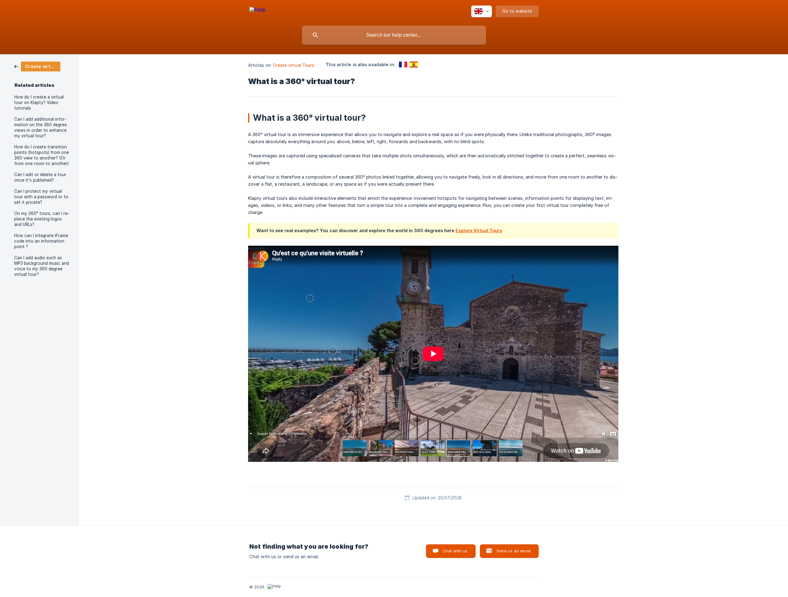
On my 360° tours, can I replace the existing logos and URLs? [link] (41, 219)
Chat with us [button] (455, 550)
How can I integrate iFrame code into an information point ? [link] (41, 241)
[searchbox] (394, 35)
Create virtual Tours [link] (293, 65)
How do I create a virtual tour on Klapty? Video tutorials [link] (39, 103)
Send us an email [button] (514, 550)
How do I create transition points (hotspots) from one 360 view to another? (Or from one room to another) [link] (41, 155)
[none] (257, 11)
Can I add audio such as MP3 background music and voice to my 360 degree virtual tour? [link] (41, 266)
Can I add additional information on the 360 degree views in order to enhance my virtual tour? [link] (40, 127)
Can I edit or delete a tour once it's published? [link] (40, 177)
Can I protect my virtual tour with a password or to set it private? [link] (41, 197)
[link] (37, 66)
